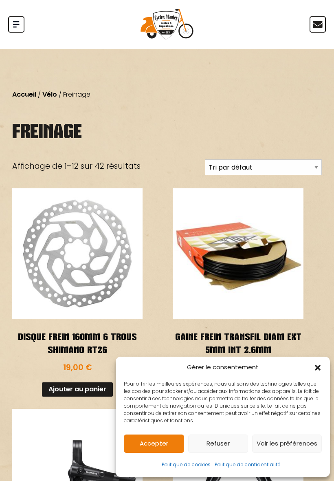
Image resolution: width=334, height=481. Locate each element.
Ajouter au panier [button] (77, 389)
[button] (318, 368)
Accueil (24, 94)
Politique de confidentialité (247, 464)
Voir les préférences (287, 443)
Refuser (218, 443)
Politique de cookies (186, 464)
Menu (318, 24)
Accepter (154, 443)
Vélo (49, 94)
